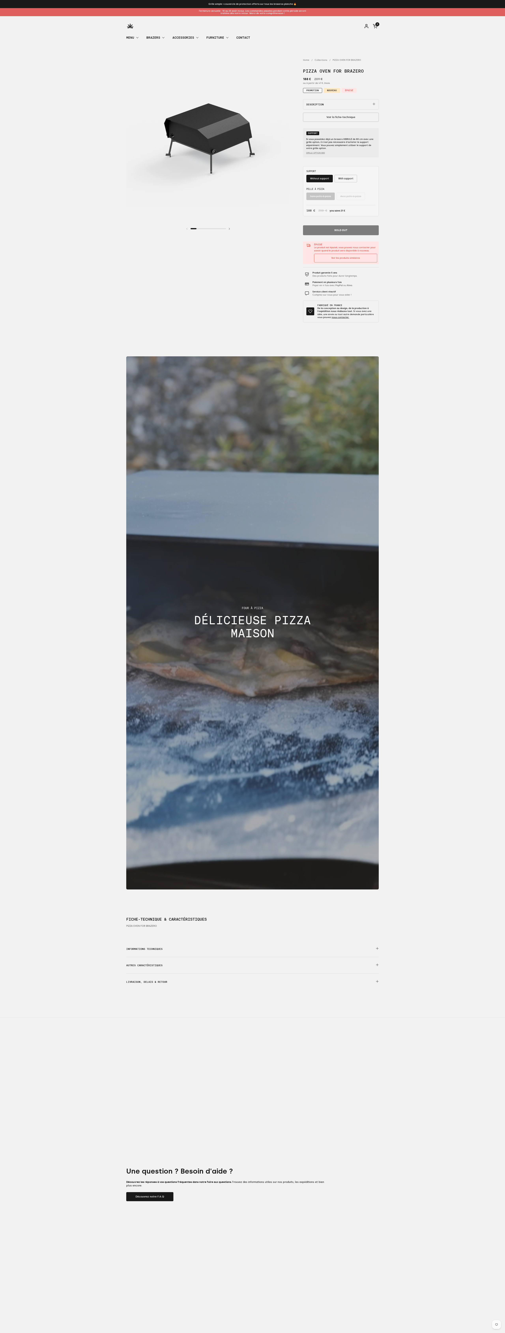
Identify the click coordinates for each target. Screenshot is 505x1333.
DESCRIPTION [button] (315, 104)
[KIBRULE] (130, 26)
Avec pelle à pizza (350, 196)
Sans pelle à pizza (320, 196)
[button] (252, 949)
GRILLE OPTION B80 (315, 153)
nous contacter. (340, 317)
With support (345, 178)
